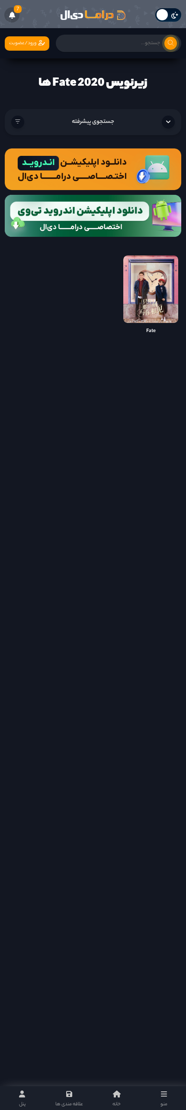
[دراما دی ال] (93, 15)
